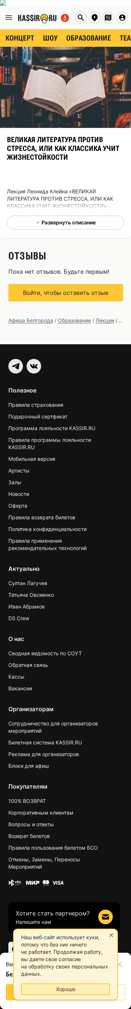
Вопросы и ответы (31, 824)
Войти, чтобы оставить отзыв (65, 292)
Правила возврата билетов (41, 517)
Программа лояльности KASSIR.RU (51, 428)
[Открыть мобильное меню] (8, 17)
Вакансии (20, 688)
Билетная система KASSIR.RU (45, 742)
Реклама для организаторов (43, 754)
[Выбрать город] (94, 17)
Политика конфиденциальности (47, 529)
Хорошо (65, 989)
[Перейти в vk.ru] (34, 366)
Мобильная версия (31, 459)
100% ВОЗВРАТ (27, 801)
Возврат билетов (29, 836)
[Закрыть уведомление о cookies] (111, 935)
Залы (14, 482)
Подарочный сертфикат (37, 416)
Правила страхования (35, 405)
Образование (74, 320)
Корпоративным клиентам (41, 812)
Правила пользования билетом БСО (53, 848)
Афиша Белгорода (30, 320)
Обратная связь (28, 665)
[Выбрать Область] (108, 17)
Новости (18, 494)
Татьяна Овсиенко (31, 595)
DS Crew (18, 618)
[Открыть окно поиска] (81, 17)
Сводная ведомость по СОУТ (45, 653)
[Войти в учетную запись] (122, 17)
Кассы (16, 677)
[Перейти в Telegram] (15, 366)
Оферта (17, 505)
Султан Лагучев (27, 583)
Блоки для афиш (28, 766)
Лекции (105, 320)
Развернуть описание (68, 222)
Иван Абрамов (26, 606)
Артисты (18, 470)
